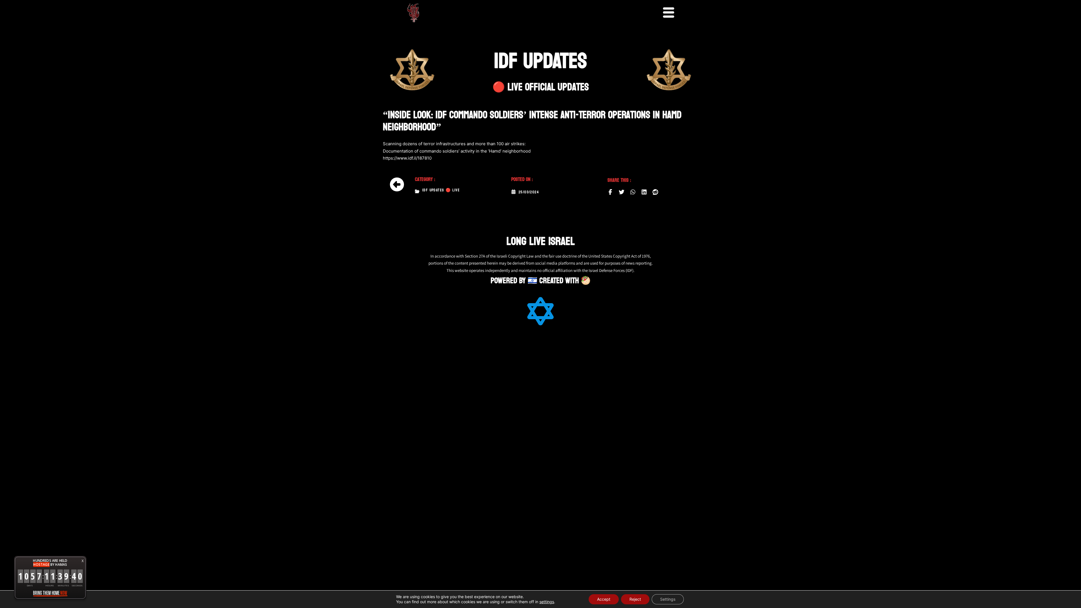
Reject (635, 599)
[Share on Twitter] (621, 192)
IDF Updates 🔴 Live (441, 190)
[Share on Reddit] (655, 192)
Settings (667, 599)
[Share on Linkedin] (644, 192)
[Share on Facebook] (610, 192)
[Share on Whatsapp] (633, 192)
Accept (603, 599)
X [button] (83, 560)
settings (546, 601)
